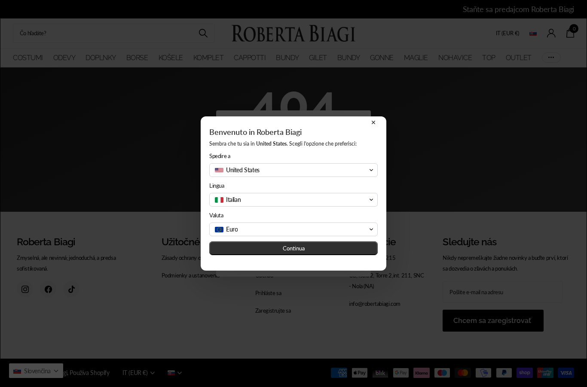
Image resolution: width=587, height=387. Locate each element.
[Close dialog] (373, 122)
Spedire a (219, 155)
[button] (293, 170)
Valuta (216, 215)
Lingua (216, 185)
